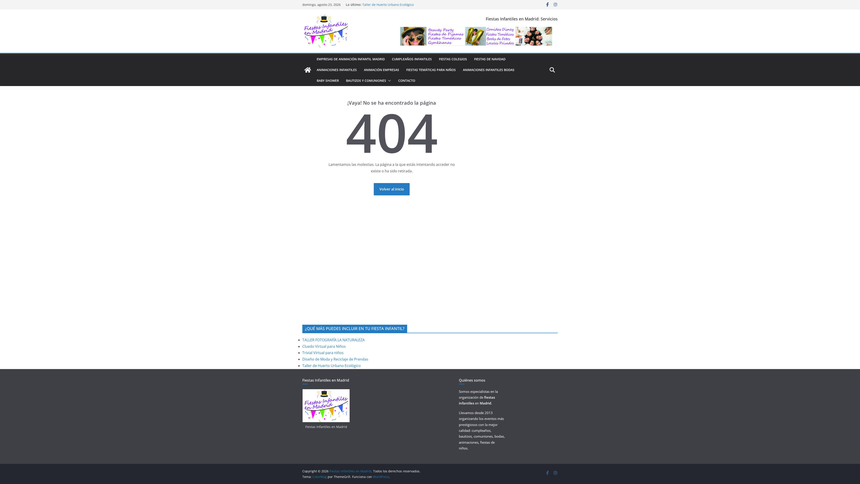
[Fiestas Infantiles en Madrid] (307, 70)
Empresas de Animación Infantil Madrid (351, 59)
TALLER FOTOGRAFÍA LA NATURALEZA (333, 339)
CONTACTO (406, 80)
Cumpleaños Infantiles (412, 59)
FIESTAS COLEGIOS (453, 59)
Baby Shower (328, 80)
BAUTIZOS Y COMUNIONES (366, 80)
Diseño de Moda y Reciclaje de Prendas (391, 2)
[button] (388, 81)
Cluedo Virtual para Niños (324, 346)
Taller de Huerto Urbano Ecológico (331, 365)
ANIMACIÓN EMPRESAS (381, 70)
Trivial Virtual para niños (323, 352)
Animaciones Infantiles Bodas (488, 70)
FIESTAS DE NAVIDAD (489, 59)
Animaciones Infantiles (337, 70)
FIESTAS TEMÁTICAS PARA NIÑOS (431, 70)
